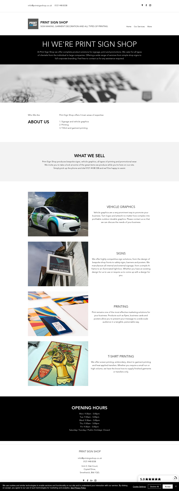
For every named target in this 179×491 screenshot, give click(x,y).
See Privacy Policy (78, 487)
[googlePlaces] (142, 5)
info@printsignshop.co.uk (40, 5)
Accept (167, 486)
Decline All (154, 486)
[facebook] (146, 5)
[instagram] (150, 5)
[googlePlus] (91, 480)
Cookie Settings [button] (139, 486)
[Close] (175, 486)
